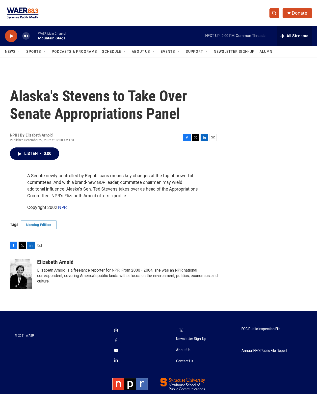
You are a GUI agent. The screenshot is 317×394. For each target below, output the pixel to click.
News (10, 52)
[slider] (34, 35)
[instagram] (116, 331)
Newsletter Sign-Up (234, 52)
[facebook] (116, 341)
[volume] (26, 36)
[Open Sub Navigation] (19, 52)
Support (194, 52)
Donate (299, 13)
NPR (62, 207)
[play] (11, 36)
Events (168, 52)
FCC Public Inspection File (261, 329)
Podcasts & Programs (74, 52)
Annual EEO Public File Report (264, 351)
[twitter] (181, 331)
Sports (33, 52)
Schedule (111, 52)
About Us (141, 52)
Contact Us (184, 361)
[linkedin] (116, 361)
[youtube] (116, 351)
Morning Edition (38, 225)
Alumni (267, 52)
